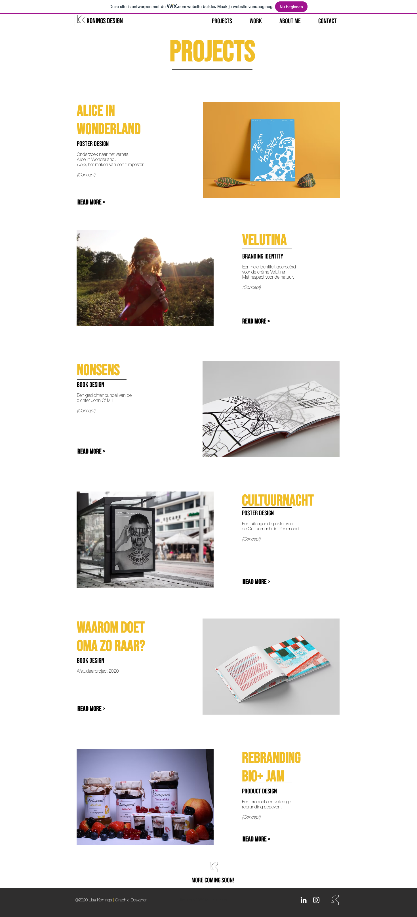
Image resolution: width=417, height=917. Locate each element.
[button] (145, 319)
